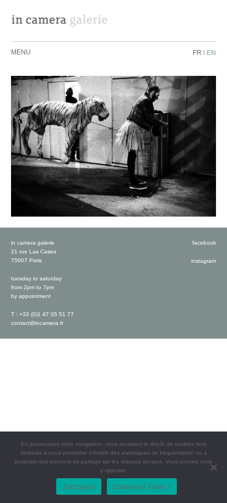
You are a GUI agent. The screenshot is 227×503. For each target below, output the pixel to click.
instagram (203, 261)
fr (197, 53)
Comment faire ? (141, 486)
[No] (213, 467)
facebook (204, 243)
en (211, 53)
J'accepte (79, 486)
